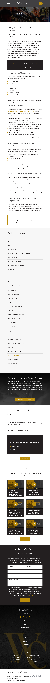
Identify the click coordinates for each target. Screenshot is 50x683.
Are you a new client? (12, 575)
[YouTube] (29, 617)
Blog (25, 634)
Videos (25, 641)
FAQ (25, 637)
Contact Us (25, 648)
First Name (10, 566)
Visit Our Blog (25, 458)
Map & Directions (15, 661)
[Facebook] (20, 617)
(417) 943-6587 (30, 63)
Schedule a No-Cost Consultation (25, 399)
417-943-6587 (25, 613)
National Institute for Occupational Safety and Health (21, 111)
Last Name (28, 566)
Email (27, 570)
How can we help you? (13, 579)
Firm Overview (25, 627)
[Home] (24, 3)
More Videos (25, 539)
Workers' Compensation (25, 631)
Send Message (25, 600)
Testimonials (25, 644)
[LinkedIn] (26, 617)
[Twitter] (23, 617)
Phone (9, 570)
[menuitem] (25, 237)
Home (25, 624)
